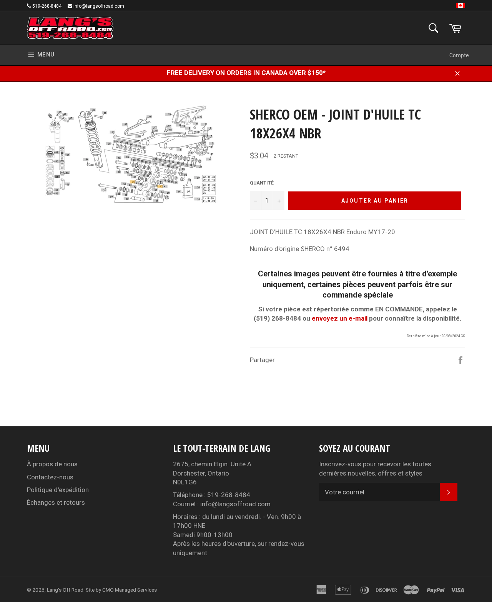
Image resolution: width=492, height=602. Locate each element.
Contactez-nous (50, 477)
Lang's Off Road (65, 590)
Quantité (262, 183)
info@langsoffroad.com (98, 6)
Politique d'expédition (58, 490)
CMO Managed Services (129, 590)
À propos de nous (52, 464)
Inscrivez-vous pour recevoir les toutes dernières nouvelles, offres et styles (375, 468)
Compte (459, 55)
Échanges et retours (56, 502)
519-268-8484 (47, 6)
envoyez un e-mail (339, 318)
